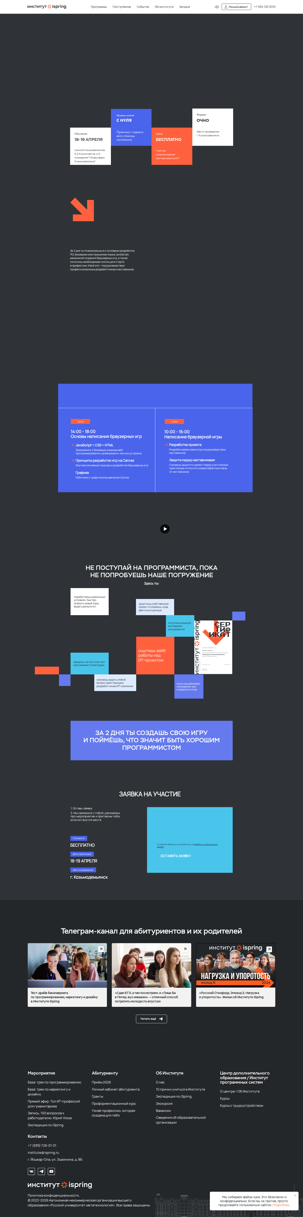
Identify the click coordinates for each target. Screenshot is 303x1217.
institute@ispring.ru (43, 1152)
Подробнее (280, 1205)
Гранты (97, 1096)
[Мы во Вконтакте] (31, 1171)
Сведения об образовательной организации (181, 1119)
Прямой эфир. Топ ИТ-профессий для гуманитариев (54, 1103)
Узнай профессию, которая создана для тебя (113, 1113)
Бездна (185, 7)
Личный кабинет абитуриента (116, 1089)
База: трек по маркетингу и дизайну (49, 1091)
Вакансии (163, 1110)
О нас (160, 1082)
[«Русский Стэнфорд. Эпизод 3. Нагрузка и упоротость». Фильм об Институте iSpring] (235, 975)
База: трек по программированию (54, 1082)
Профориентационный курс (114, 1103)
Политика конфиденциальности (53, 1195)
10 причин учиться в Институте (180, 1089)
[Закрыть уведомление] (295, 1195)
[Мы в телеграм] (41, 1171)
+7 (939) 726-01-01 (42, 1145)
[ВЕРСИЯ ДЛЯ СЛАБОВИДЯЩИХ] (217, 7)
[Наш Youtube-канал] (51, 1171)
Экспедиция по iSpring (45, 1125)
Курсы (225, 1098)
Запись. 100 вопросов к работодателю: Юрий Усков (50, 1115)
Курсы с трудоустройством (241, 1105)
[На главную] (47, 7)
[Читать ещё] (151, 1019)
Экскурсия (164, 1103)
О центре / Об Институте (240, 1091)
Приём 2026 (101, 1082)
